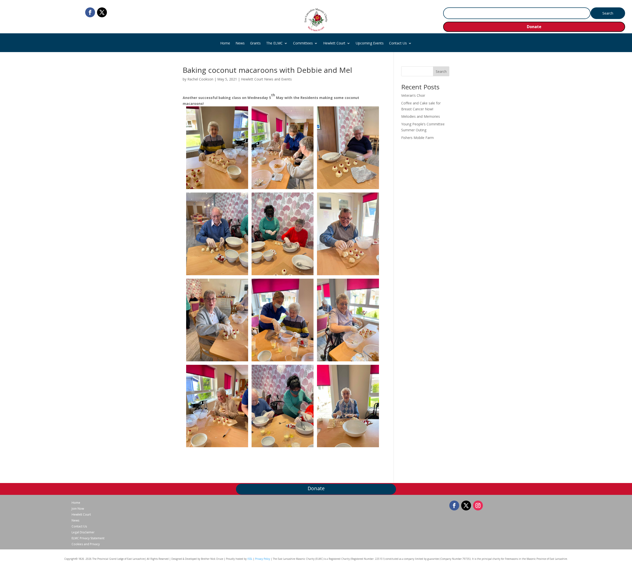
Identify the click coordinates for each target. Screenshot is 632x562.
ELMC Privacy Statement (88, 538)
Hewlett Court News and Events (266, 79)
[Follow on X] (102, 12)
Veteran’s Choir (413, 95)
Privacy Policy (262, 559)
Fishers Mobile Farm (417, 137)
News (240, 43)
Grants (255, 43)
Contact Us (398, 43)
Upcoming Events (370, 43)
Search (441, 71)
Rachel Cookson (200, 79)
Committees (303, 43)
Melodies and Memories (420, 116)
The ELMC (274, 43)
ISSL (249, 559)
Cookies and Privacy (86, 544)
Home (225, 43)
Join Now (78, 509)
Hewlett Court (334, 43)
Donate (534, 26)
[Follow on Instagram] (478, 505)
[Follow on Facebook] (90, 12)
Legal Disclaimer (83, 532)
